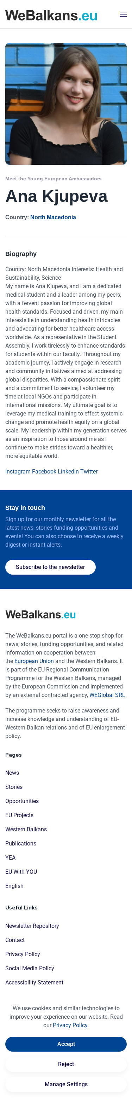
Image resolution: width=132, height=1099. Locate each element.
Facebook (44, 471)
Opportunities (22, 801)
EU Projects (19, 815)
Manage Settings (66, 1084)
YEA (10, 857)
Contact (15, 940)
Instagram (18, 471)
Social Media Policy (29, 968)
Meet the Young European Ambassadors (53, 178)
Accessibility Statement (34, 982)
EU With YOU (21, 871)
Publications (20, 843)
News (12, 772)
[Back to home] (51, 14)
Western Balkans (26, 829)
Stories (14, 787)
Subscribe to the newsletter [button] (50, 567)
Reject (66, 1064)
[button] (123, 14)
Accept (66, 1044)
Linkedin (68, 471)
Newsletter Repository (32, 926)
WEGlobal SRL (107, 695)
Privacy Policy (22, 954)
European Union (34, 661)
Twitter (89, 471)
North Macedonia (53, 217)
